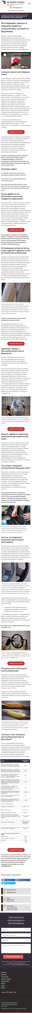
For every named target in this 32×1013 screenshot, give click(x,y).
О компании (4, 976)
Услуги (3, 983)
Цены (2, 985)
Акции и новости (6, 979)
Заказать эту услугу (16, 132)
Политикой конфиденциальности (20, 964)
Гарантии (3, 972)
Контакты (4, 974)
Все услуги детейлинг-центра (17, 14)
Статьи (3, 987)
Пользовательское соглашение (9, 1004)
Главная (3, 14)
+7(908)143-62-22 (11, 892)
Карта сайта (4, 1006)
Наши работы (5, 981)
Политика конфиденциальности (9, 1002)
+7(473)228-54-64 (17, 7)
